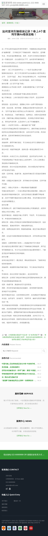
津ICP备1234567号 (34, 523)
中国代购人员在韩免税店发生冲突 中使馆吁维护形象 (19, 364)
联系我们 (4, 510)
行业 (17, 23)
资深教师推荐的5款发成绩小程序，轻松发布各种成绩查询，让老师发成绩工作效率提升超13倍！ (24, 337)
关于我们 (4, 501)
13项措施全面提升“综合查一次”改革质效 (23, 335)
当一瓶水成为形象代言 (10, 377)
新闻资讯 (10, 23)
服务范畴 (4, 504)
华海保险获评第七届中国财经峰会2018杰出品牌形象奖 (19, 374)
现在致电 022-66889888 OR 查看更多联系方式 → (24, 455)
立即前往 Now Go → (24, 408)
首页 (3, 23)
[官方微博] (7, 488)
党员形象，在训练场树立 (11, 367)
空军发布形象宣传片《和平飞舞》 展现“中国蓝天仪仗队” (19, 370)
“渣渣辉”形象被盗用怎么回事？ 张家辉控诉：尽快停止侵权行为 (19, 380)
